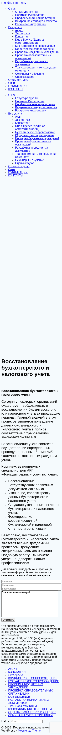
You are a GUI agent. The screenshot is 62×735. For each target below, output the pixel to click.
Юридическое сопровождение (34, 48)
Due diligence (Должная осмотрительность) (30, 41)
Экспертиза (22, 33)
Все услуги (15, 27)
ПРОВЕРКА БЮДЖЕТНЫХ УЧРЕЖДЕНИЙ (25, 686)
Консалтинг (22, 36)
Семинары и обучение (29, 73)
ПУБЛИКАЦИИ (18, 86)
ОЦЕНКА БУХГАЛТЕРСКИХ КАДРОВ (32, 712)
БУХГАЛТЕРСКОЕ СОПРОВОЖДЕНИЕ (33, 681)
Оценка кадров (24, 76)
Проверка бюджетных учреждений (37, 52)
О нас (12, 8)
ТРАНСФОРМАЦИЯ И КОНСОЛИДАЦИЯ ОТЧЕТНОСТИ (30, 708)
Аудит (19, 30)
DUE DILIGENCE (19, 696)
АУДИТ (12, 668)
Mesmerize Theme (29, 730)
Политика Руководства (29, 14)
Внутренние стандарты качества (36, 21)
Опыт (11, 83)
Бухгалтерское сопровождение (35, 45)
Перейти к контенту (13, 2)
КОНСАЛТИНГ (17, 672)
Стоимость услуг (18, 79)
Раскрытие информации (30, 24)
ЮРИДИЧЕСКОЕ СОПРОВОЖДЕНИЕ (32, 678)
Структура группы (26, 11)
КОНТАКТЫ (15, 89)
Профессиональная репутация (35, 18)
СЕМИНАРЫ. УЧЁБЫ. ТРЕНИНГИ (30, 715)
